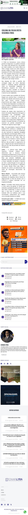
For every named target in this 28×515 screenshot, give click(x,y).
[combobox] (13, 262)
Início (2, 490)
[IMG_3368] (14, 205)
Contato (3, 495)
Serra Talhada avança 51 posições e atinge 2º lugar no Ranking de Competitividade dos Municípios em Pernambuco (14, 445)
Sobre (2, 492)
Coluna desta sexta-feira (14, 417)
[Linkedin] (7, 363)
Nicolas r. (18, 513)
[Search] (26, 262)
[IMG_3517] (14, 252)
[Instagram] (4, 363)
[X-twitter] (10, 363)
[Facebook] (1, 363)
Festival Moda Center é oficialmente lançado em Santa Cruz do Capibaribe (14, 435)
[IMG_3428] (14, 40)
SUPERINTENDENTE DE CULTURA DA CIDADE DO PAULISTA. (14, 454)
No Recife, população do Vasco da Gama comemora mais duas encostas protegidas (14, 463)
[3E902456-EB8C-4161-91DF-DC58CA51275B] (14, 5)
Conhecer (3, 354)
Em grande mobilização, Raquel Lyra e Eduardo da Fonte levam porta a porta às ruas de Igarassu (14, 426)
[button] (24, 8)
